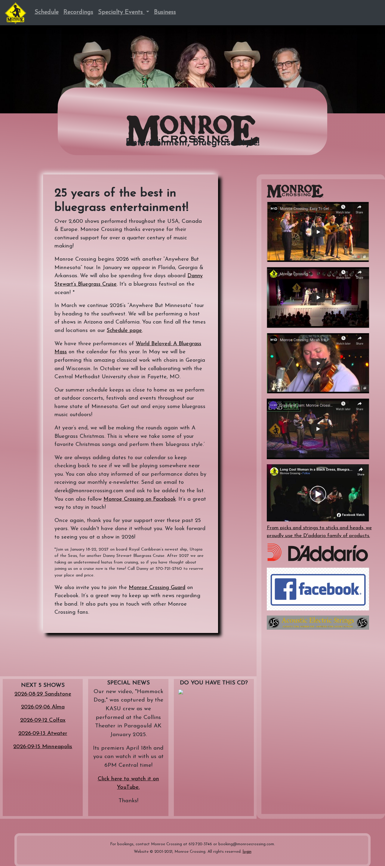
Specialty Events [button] (121, 12)
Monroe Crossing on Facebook (139, 499)
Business (165, 12)
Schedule (47, 12)
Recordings (78, 12)
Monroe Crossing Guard (157, 587)
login (247, 852)
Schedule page (124, 330)
